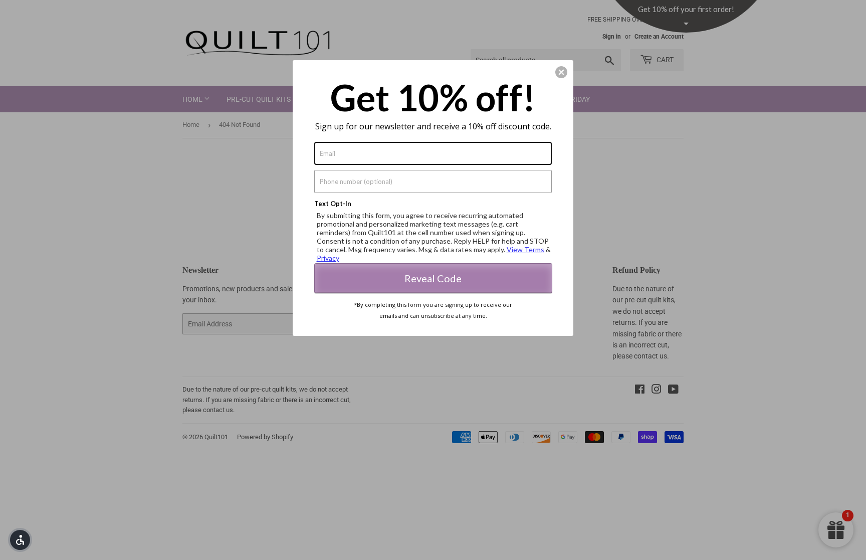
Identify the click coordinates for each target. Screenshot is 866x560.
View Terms (525, 249)
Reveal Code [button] (433, 278)
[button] (20, 540)
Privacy (328, 258)
